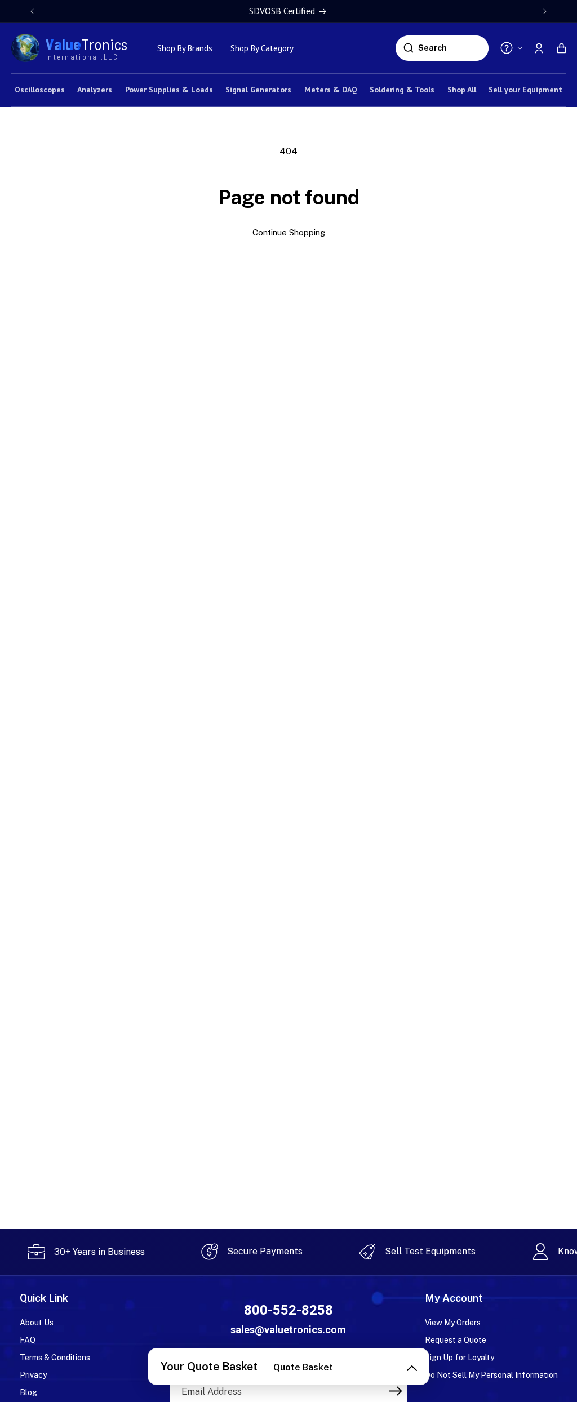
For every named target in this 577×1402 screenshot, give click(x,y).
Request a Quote (455, 1340)
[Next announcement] (544, 11)
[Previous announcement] (32, 11)
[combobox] (452, 48)
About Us (37, 1322)
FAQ (27, 1340)
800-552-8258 (288, 1310)
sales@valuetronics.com (288, 1330)
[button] (561, 48)
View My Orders (453, 1322)
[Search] (408, 47)
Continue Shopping (288, 232)
